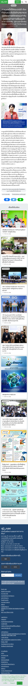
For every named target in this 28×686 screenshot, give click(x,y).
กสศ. (5, 559)
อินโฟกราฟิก (5, 431)
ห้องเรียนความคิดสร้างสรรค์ (7, 646)
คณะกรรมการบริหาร (5, 602)
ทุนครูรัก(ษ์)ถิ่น (4, 623)
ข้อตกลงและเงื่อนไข (5, 660)
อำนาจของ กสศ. (4, 593)
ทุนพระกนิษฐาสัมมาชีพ (6, 628)
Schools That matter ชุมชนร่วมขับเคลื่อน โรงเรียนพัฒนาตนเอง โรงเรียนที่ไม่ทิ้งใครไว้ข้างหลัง (13, 190)
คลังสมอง (3, 657)
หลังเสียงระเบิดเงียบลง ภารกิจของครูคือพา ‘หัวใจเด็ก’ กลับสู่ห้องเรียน (13, 230)
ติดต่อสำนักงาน (4, 662)
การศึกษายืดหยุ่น (4, 637)
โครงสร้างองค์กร (4, 600)
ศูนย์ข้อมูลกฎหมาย (5, 606)
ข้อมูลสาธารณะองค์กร (5, 591)
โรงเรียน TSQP (4, 642)
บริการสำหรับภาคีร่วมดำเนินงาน (8, 664)
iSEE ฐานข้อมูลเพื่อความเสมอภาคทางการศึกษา (11, 639)
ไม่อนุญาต (12, 683)
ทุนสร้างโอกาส (4, 617)
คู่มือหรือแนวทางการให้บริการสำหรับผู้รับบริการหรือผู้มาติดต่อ (12, 609)
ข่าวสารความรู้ (6, 269)
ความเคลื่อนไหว (4, 651)
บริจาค (17, 2)
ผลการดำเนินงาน (5, 598)
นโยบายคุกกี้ (11, 681)
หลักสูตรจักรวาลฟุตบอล (8, 394)
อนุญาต (19, 683)
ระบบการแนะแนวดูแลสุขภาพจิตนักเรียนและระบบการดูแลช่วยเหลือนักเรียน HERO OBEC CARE (13, 634)
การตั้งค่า (5, 683)
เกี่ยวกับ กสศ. (4, 589)
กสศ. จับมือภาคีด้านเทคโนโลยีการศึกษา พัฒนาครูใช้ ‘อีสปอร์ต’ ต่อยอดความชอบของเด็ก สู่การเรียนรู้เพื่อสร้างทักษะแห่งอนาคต (13, 348)
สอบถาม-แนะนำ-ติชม (5, 673)
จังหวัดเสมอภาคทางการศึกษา (7, 644)
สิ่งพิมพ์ (4, 358)
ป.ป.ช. (5, 567)
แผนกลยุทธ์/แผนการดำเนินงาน (7, 596)
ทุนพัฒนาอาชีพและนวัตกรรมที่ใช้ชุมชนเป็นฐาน (10, 626)
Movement (13, 5)
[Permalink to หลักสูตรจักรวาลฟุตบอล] (14, 374)
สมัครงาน (3, 668)
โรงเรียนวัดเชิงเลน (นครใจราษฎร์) (18, 194)
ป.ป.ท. (15, 567)
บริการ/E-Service (5, 666)
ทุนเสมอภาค (3, 619)
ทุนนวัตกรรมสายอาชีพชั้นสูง (7, 621)
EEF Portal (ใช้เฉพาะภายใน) (7, 612)
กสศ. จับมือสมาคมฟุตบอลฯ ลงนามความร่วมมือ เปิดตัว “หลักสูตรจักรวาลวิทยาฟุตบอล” (13, 288)
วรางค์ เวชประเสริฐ (6, 194)
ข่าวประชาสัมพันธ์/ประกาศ (6, 670)
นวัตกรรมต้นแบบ (4, 632)
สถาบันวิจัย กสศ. (4, 655)
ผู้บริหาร (3, 604)
